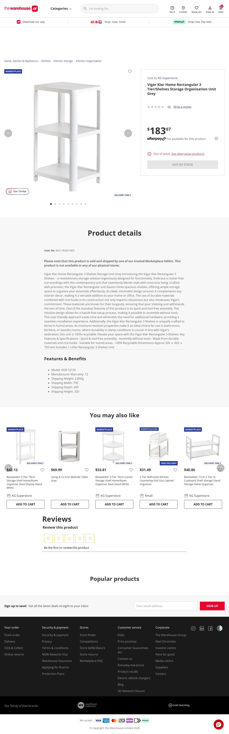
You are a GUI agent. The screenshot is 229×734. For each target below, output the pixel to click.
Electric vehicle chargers (134, 678)
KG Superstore (168, 78)
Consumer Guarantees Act (133, 650)
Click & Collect (13, 648)
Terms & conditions (55, 648)
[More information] (215, 138)
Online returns (14, 654)
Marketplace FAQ (91, 661)
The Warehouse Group (170, 635)
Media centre (164, 661)
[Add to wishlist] (130, 72)
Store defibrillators (92, 648)
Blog (121, 684)
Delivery (9, 641)
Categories (60, 8)
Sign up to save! (15, 606)
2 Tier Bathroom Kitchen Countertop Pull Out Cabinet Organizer (157, 480)
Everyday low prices (131, 665)
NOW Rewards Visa (55, 654)
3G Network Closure (131, 691)
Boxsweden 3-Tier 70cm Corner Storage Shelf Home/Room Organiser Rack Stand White (114, 480)
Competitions (89, 641)
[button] (210, 9)
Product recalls (128, 672)
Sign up (212, 606)
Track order (12, 635)
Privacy (47, 641)
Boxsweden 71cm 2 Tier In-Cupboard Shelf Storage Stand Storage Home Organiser (202, 480)
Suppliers (161, 667)
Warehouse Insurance (57, 661)
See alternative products (187, 154)
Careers (160, 674)
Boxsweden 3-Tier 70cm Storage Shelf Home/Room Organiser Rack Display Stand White (24, 482)
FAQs (121, 635)
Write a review (182, 106)
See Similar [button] (19, 191)
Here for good (164, 654)
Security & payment (55, 635)
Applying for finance (55, 667)
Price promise (127, 641)
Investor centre (165, 648)
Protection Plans (53, 674)
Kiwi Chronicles (165, 641)
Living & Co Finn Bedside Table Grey (69, 478)
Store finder (88, 635)
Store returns (89, 654)
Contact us (125, 659)
